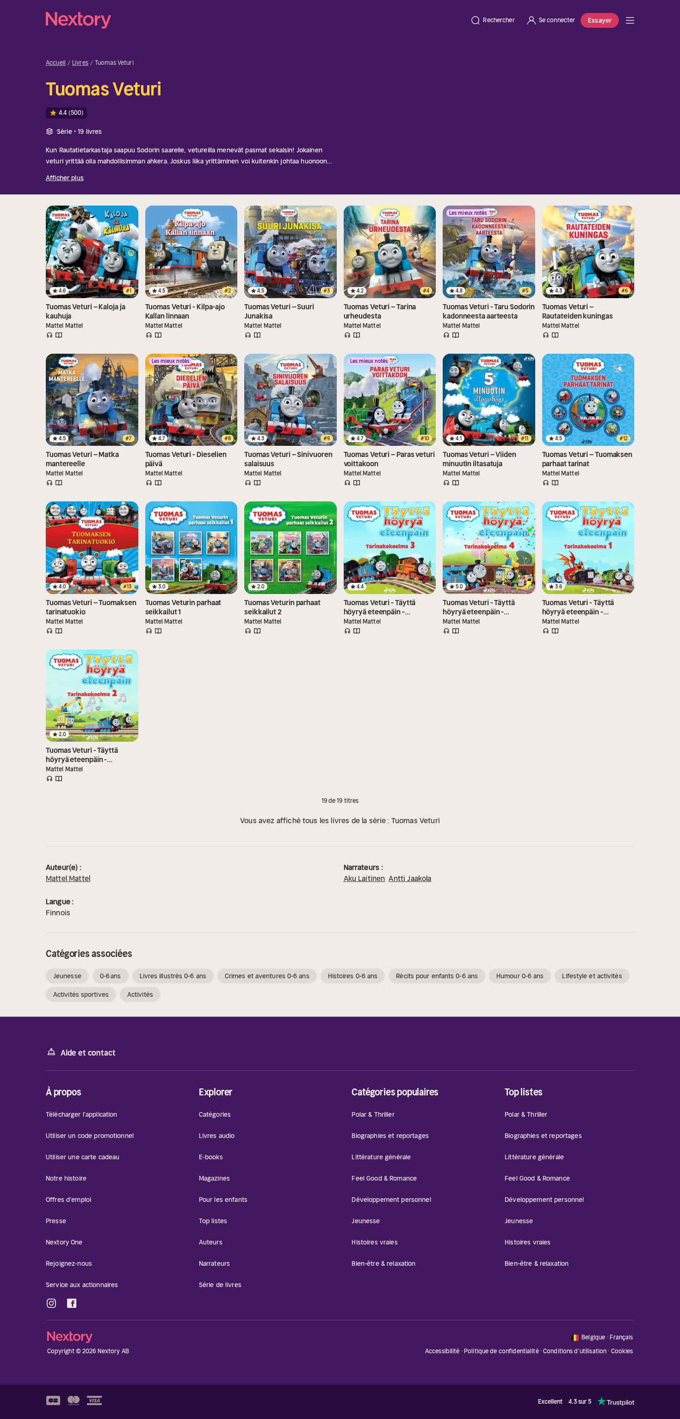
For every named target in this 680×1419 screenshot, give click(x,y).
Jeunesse (67, 976)
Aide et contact (88, 1053)
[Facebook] (71, 1303)
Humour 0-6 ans (520, 976)
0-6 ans (110, 976)
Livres (80, 63)
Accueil (56, 63)
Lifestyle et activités (592, 976)
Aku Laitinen (364, 878)
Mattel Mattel (68, 878)
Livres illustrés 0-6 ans (173, 976)
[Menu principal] (630, 20)
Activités (140, 994)
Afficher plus (65, 178)
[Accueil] (255, 20)
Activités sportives (81, 994)
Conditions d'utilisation (574, 1351)
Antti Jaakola (410, 878)
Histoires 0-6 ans (353, 976)
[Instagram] (51, 1303)
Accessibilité (442, 1351)
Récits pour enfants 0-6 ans (437, 976)
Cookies (622, 1351)
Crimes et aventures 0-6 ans (267, 976)
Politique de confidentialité (501, 1351)
